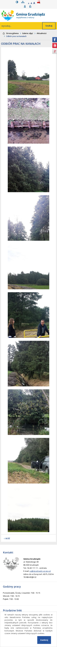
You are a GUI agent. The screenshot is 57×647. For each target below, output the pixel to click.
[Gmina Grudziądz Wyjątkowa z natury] (29, 15)
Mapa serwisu (23, 2)
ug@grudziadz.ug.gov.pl (40, 571)
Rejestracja (26, 6)
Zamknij (44, 640)
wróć (7, 538)
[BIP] (39, 2)
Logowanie (31, 6)
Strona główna (12, 33)
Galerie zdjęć (27, 33)
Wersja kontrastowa (17, 2)
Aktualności (41, 33)
